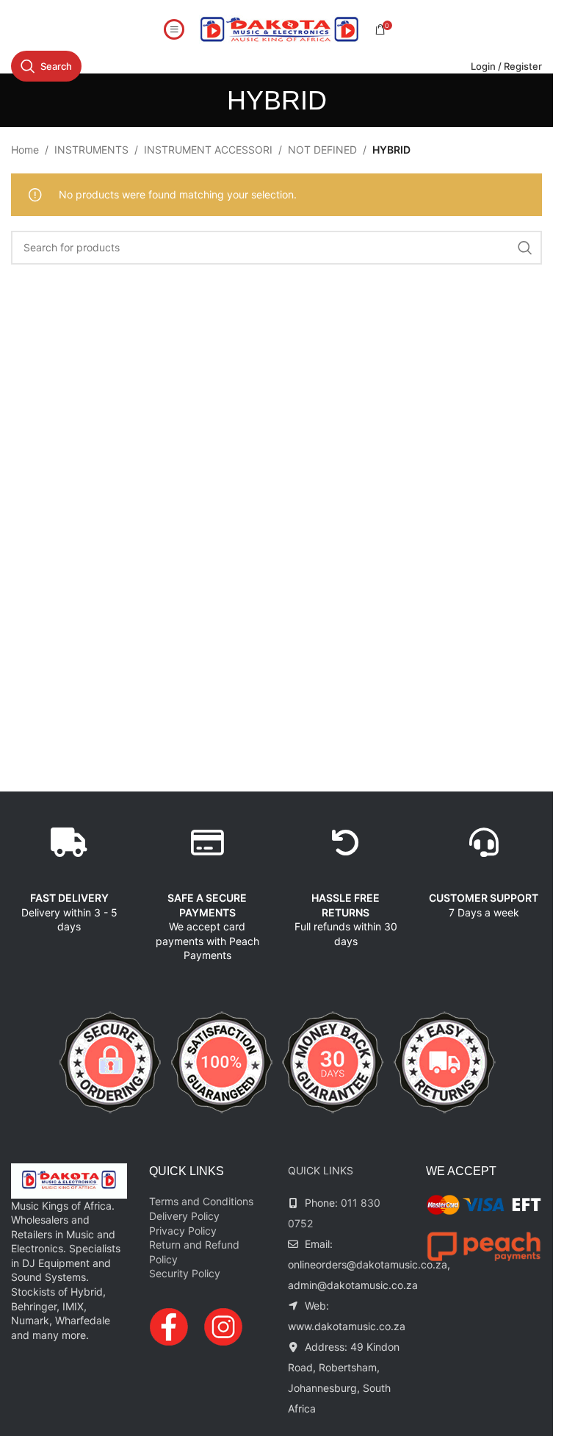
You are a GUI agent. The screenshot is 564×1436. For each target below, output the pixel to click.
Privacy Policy (183, 1230)
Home (25, 149)
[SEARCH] (525, 248)
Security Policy (184, 1273)
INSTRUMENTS (91, 149)
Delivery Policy (184, 1216)
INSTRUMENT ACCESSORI (208, 149)
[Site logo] (280, 28)
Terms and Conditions (201, 1201)
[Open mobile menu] (174, 29)
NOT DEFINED (322, 149)
